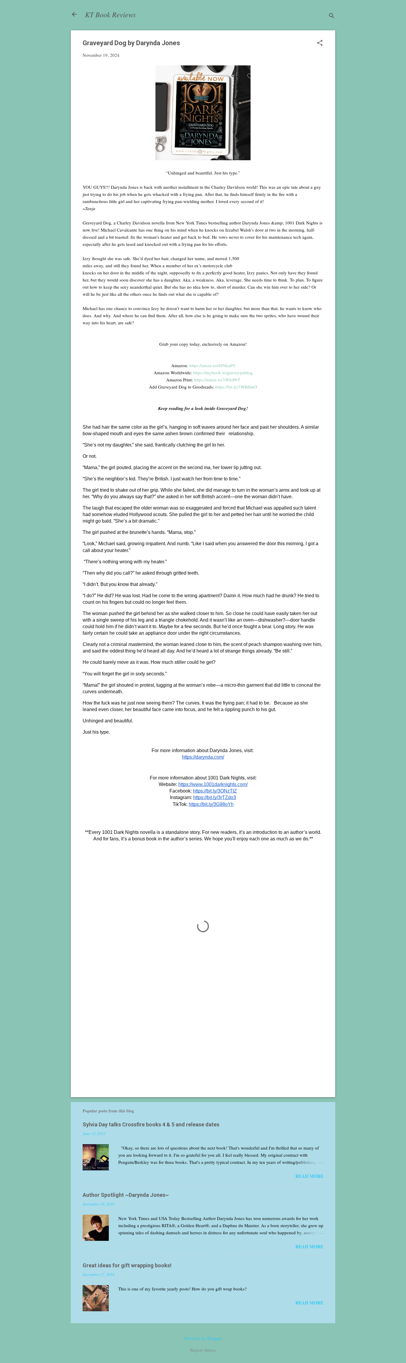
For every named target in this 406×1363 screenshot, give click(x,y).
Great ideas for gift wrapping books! (127, 1265)
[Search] (331, 16)
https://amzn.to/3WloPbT (217, 380)
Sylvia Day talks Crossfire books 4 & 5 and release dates (151, 1124)
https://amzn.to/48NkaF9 (212, 365)
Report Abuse (203, 1350)
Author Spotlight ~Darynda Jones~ (126, 1195)
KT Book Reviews (110, 14)
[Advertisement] (203, 1042)
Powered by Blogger (203, 1338)
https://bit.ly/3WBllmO (236, 387)
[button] (319, 43)
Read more (309, 1176)
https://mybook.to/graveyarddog (223, 372)
